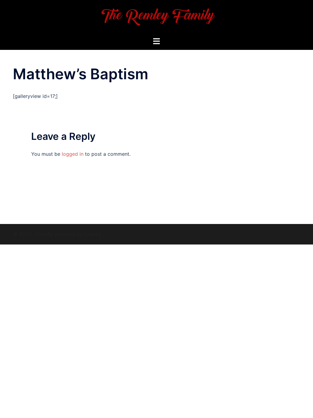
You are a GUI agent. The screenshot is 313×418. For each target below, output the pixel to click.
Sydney (92, 234)
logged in (72, 154)
